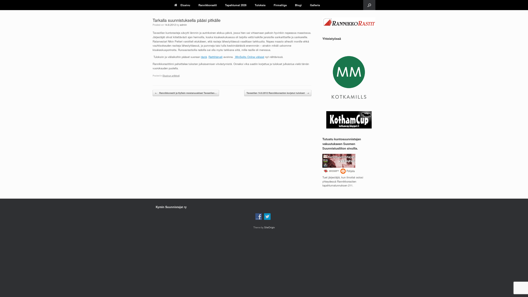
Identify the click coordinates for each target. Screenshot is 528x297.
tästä (204, 57)
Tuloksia (260, 5)
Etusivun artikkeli (171, 75)
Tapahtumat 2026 (235, 5)
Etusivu (185, 5)
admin (183, 24)
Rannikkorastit (207, 5)
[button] (369, 5)
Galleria (315, 5)
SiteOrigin (269, 227)
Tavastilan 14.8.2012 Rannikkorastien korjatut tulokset (277, 92)
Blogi (298, 5)
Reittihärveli (216, 57)
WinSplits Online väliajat (249, 57)
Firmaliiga (280, 5)
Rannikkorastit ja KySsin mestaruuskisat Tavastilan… (186, 92)
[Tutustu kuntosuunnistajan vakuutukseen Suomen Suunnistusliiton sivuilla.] (338, 173)
